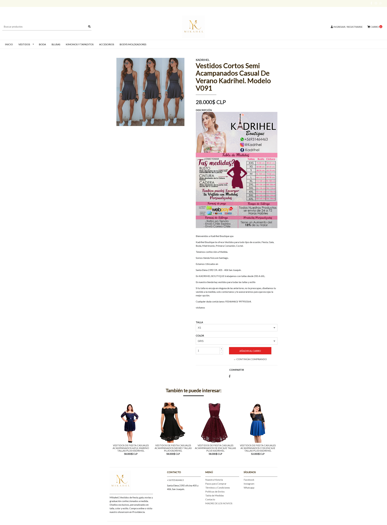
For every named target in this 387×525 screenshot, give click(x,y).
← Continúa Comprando (250, 359)
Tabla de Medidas (214, 495)
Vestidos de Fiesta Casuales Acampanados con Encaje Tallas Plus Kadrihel (258, 448)
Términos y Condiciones (217, 487)
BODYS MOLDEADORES (133, 44)
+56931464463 (175, 480)
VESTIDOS (24, 44)
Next (274, 429)
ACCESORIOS (106, 44)
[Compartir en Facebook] (229, 376)
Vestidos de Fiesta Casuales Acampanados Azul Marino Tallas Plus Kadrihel (131, 448)
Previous (113, 429)
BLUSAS (56, 44)
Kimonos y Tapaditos (80, 44)
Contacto (210, 499)
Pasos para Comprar (215, 483)
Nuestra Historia (214, 479)
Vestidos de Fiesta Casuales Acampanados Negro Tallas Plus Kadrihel (173, 448)
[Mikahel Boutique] (193, 26)
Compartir (236, 369)
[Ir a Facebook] (371, 3)
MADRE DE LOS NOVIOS (218, 503)
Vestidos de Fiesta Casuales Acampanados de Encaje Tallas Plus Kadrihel (215, 448)
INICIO (9, 44)
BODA (42, 44)
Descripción (204, 110)
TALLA (199, 322)
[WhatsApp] (380, 3)
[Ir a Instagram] (376, 3)
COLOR (200, 335)
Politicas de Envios (215, 491)
